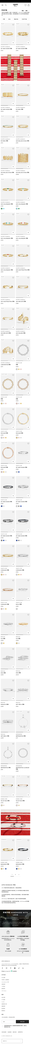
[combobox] (23, 524)
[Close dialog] (30, 515)
